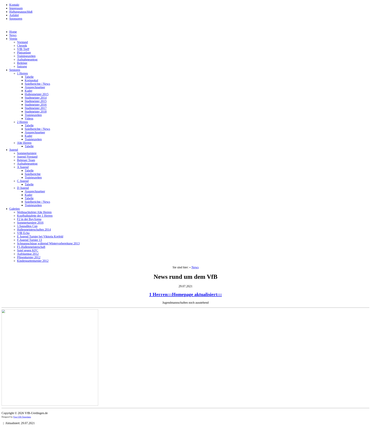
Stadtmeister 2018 (36, 111)
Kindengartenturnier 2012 (33, 260)
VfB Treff (23, 49)
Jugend (13, 149)
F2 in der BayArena (29, 219)
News (12, 35)
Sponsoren (15, 18)
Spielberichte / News (37, 83)
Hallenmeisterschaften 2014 (34, 229)
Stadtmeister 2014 (36, 97)
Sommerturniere (27, 153)
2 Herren (22, 122)
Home (13, 31)
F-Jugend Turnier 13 (29, 240)
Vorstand (22, 42)
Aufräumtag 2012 (28, 253)
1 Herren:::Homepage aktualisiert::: (185, 294)
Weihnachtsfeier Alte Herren (34, 212)
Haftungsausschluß (20, 11)
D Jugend (23, 188)
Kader (28, 90)
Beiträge (22, 63)
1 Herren (22, 73)
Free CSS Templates (22, 417)
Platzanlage (24, 52)
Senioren (14, 70)
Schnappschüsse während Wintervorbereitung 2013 (48, 243)
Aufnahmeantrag (27, 59)
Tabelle (29, 76)
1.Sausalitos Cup (27, 226)
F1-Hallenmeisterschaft (31, 247)
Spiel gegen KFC (27, 250)
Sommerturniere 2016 (30, 222)
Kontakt (14, 4)
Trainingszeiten (26, 56)
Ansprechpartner (35, 87)
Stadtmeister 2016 (36, 104)
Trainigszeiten (33, 115)
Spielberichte (33, 174)
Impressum (16, 8)
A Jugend (23, 167)
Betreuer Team (26, 160)
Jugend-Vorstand (27, 156)
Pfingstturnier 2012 (28, 257)
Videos (29, 118)
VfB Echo (23, 233)
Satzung (22, 66)
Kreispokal (31, 80)
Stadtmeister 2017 (36, 108)
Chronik (22, 45)
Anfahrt (14, 15)
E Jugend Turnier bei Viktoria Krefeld (40, 236)
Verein (13, 38)
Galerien (14, 208)
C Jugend (23, 181)
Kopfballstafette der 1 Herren (35, 215)
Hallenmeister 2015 (37, 94)
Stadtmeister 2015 (36, 101)
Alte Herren (24, 142)
